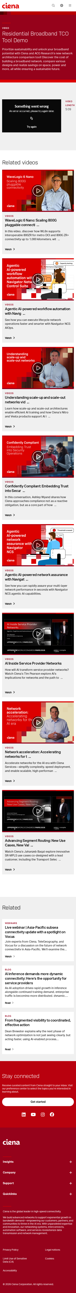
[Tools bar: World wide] (61, 5)
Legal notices (52, 1250)
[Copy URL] (31, 118)
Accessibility (10, 1270)
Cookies (49, 1258)
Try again (32, 127)
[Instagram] (43, 1114)
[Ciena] (11, 1140)
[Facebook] (52, 1114)
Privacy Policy (10, 1250)
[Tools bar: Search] (53, 5)
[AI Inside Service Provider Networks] (38, 634)
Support (8, 1183)
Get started (38, 1102)
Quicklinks (10, 1194)
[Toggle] (70, 1162)
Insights (8, 1161)
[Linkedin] (23, 1114)
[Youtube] (33, 1114)
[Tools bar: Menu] (69, 5)
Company (9, 1172)
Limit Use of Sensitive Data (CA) (15, 1260)
